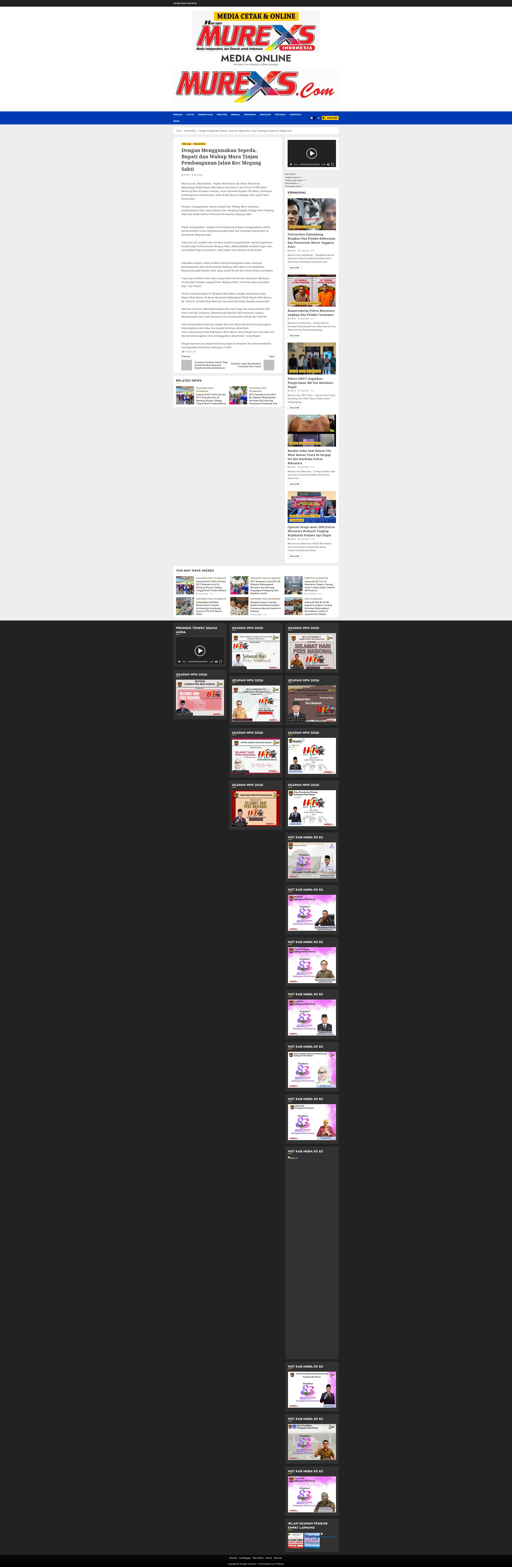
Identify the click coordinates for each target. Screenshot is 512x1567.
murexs (186, 175)
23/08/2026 (203, 594)
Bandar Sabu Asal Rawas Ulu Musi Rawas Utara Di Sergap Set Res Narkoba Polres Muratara (309, 457)
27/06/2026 (305, 539)
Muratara (233, 1557)
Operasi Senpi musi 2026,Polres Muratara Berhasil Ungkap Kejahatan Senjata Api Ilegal (311, 531)
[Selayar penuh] (332, 164)
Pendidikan (250, 114)
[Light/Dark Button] (313, 118)
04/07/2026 (304, 467)
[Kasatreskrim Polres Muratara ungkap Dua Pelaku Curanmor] (312, 291)
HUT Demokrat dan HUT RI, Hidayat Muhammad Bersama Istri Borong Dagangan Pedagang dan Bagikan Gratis (263, 400)
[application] (312, 153)
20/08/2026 (257, 615)
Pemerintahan (205, 114)
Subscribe (332, 118)
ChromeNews (264, 1563)
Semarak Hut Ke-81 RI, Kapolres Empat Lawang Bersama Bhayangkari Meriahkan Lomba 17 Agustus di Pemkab (318, 608)
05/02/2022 (198, 175)
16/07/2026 (304, 319)
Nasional (278, 1557)
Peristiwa (222, 114)
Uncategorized (202, 391)
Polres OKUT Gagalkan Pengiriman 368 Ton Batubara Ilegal (310, 383)
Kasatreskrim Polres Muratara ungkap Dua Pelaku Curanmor (311, 313)
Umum (210, 388)
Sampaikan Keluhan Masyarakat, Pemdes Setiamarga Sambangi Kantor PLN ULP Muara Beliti (209, 608)
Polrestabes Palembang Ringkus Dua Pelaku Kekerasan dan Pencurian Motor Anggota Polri (311, 240)
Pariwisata (295, 114)
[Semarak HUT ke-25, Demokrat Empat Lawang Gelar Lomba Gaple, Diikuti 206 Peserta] (293, 585)
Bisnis (176, 121)
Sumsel (268, 1557)
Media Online (256, 58)
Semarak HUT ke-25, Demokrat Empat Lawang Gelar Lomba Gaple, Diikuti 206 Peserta (320, 586)
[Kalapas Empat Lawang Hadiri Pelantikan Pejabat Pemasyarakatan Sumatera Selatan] (239, 606)
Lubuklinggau (245, 1557)
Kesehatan (265, 114)
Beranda (177, 114)
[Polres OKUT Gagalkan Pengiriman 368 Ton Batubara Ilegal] (312, 359)
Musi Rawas (258, 1557)
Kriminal (235, 114)
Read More (294, 268)
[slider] (310, 164)
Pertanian (280, 114)
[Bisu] (328, 164)
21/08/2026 (311, 594)
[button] (318, 118)
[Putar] (291, 164)
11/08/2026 (304, 251)
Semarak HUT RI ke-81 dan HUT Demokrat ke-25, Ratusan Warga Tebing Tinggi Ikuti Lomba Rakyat (211, 399)
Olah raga (186, 144)
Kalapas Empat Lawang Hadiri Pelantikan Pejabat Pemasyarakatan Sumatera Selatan (265, 607)
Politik (190, 114)
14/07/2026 (304, 391)
